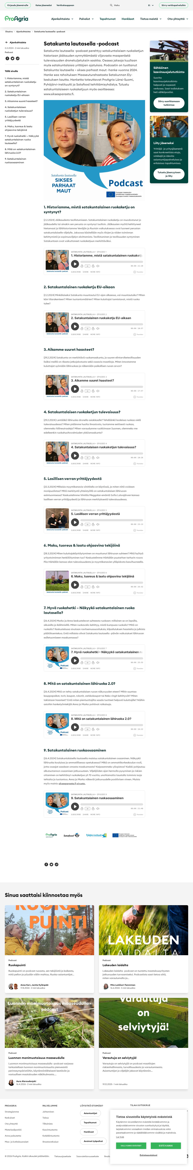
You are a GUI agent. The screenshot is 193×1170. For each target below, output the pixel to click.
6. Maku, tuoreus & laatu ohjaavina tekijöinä (18, 128)
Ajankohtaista (23, 31)
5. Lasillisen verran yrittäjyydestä (15, 118)
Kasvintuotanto (50, 1129)
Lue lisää (120, 1137)
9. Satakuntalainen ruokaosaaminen (15, 160)
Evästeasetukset (148, 1155)
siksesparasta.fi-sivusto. (72, 783)
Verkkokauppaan (65, 5)
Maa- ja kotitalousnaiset (16, 1141)
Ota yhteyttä (11, 1123)
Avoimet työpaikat (93, 1141)
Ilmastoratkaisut (50, 1141)
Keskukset (10, 1117)
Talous (46, 1117)
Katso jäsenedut (44, 5)
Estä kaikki (166, 1146)
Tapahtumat (108, 19)
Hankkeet (128, 19)
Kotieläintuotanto (51, 1135)
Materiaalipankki (13, 1129)
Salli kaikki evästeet (131, 1146)
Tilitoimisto (48, 1123)
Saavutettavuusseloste (87, 1156)
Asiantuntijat (90, 1113)
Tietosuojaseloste (62, 1156)
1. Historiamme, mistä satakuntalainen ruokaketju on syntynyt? (20, 82)
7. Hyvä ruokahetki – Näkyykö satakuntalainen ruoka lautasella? (22, 139)
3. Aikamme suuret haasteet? (21, 101)
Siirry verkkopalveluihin (174, 5)
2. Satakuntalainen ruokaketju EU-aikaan (17, 93)
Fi (149, 5)
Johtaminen (48, 1111)
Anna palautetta (13, 1135)
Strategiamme (12, 1111)
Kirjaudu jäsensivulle (17, 5)
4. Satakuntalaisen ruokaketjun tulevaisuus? (19, 109)
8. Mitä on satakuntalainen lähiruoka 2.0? (20, 151)
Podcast (9, 52)
